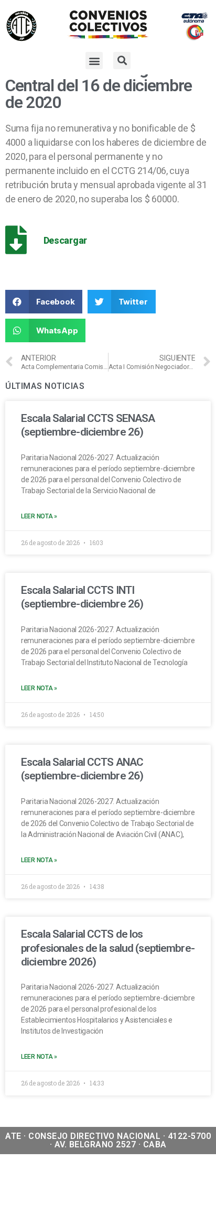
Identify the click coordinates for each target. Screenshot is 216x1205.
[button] (94, 60)
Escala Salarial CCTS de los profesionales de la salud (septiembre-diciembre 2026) (108, 948)
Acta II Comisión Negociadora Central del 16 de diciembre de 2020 (106, 85)
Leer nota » (39, 516)
